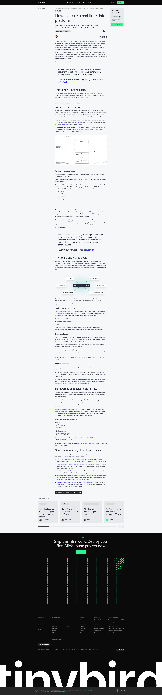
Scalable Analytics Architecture (63, 31)
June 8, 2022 (69, 439)
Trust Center (88, 649)
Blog (81, 619)
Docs (84, 2)
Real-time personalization (113, 626)
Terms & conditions (66, 649)
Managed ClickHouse (56, 617)
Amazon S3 (96, 632)
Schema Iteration (55, 628)
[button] (81, 150)
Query (53, 622)
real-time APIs (58, 313)
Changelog (68, 626)
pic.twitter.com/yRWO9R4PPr (86, 437)
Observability (82, 617)
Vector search (111, 632)
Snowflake (74, 122)
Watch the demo (41, 617)
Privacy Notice (89, 690)
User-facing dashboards (113, 617)
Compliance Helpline (96, 649)
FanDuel (65, 311)
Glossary (82, 630)
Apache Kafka (97, 617)
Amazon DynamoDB (98, 630)
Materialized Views (60, 409)
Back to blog (42, 8)
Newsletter (82, 634)
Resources (91, 2)
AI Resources (82, 622)
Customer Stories (110, 503)
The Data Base (43, 503)
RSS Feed (82, 632)
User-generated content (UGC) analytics (116, 628)
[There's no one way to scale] (4, 346)
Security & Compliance (56, 639)
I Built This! (65, 503)
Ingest (53, 619)
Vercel (72, 311)
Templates (82, 626)
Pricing (78, 2)
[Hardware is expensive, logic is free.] (4, 348)
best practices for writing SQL (84, 443)
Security (39, 622)
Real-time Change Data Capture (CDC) (116, 619)
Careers (39, 634)
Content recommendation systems (115, 630)
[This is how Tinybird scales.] (4, 345)
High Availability (55, 637)
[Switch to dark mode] (105, 31)
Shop (39, 631)
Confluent (60, 122)
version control (65, 124)
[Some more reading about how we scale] (4, 349)
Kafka (56, 122)
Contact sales (40, 624)
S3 (78, 122)
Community (68, 624)
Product (70, 2)
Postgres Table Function (99, 628)
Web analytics (111, 624)
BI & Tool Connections (56, 634)
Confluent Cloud (97, 619)
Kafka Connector (55, 624)
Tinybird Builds (83, 628)
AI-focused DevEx (55, 626)
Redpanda (96, 622)
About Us (39, 629)
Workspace (54, 632)
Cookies (73, 649)
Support (67, 619)
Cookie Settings (80, 649)
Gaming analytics (111, 622)
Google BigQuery (97, 624)
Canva (69, 311)
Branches (54, 630)
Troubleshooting (69, 622)
